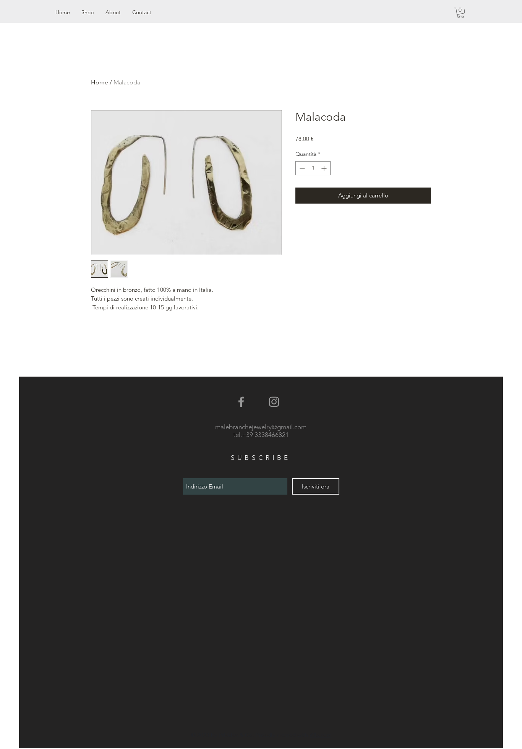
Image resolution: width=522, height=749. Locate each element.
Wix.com (321, 735)
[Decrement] (301, 168)
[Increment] (324, 168)
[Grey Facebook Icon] (241, 402)
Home (99, 82)
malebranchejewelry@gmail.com (260, 427)
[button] (460, 13)
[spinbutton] (313, 168)
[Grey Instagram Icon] (274, 402)
